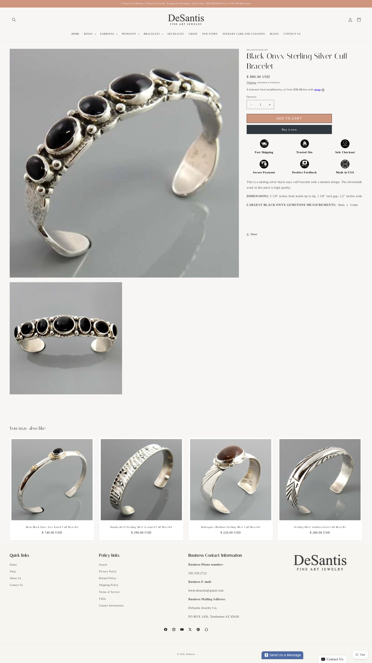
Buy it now (289, 129)
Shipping (251, 82)
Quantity (252, 96)
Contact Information (111, 605)
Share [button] (254, 234)
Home (13, 564)
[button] (14, 19)
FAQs (102, 598)
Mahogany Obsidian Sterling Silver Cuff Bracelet (230, 527)
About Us (15, 578)
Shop (13, 571)
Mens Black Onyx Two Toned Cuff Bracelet (52, 527)
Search (103, 564)
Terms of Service (109, 592)
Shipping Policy (108, 585)
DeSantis (190, 654)
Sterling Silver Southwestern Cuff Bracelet (320, 527)
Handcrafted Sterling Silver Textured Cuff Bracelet (141, 527)
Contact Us (16, 585)
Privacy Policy (108, 571)
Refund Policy (107, 578)
